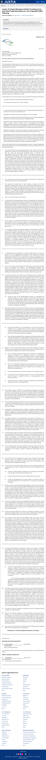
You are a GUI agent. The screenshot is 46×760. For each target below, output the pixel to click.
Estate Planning (26, 684)
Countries (4, 743)
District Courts (5, 723)
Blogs (24, 705)
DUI (24, 682)
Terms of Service (29, 756)
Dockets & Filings (5, 725)
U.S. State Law (27, 712)
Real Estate (4, 705)
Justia (2, 4)
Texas (24, 725)
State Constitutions (27, 713)
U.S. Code (4, 715)
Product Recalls (5, 737)
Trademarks (4, 741)
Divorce (24, 681)
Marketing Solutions (28, 730)
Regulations (4, 717)
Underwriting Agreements (28, 15)
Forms (5, 4)
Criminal (25, 679)
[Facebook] (20, 754)
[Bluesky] (25, 754)
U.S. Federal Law (6, 712)
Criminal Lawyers (5, 681)
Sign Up (42, 1)
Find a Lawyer (5, 675)
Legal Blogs (4, 734)
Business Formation (6, 695)
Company (20, 756)
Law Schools (26, 693)
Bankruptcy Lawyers (6, 677)
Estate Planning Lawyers (7, 684)
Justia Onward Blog (27, 741)
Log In (37, 1)
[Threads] (24, 754)
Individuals (26, 675)
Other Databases (6, 730)
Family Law (25, 686)
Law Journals (26, 703)
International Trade (6, 703)
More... (3, 690)
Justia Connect (8, 756)
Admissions (25, 697)
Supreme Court (5, 719)
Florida (24, 721)
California (25, 719)
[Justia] (10, 2)
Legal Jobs (4, 732)
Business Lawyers (6, 679)
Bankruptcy (25, 677)
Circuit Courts (5, 721)
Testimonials (26, 743)
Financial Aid (26, 699)
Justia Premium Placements (29, 736)
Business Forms (5, 736)
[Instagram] (22, 754)
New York (25, 723)
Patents (3, 739)
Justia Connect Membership (29, 732)
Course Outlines (26, 701)
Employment (4, 699)
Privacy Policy (37, 756)
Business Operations (6, 697)
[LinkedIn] (17, 754)
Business (4, 693)
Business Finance (16, 15)
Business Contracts (11, 4)
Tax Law (4, 706)
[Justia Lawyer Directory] (29, 754)
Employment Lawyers (6, 682)
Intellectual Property (6, 701)
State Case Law (26, 717)
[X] (27, 754)
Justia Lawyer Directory (28, 734)
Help (24, 756)
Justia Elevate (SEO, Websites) (29, 737)
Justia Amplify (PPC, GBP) (28, 739)
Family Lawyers (5, 686)
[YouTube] (18, 754)
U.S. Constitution (5, 713)
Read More (5, 28)
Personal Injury (26, 688)
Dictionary (25, 695)
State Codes (25, 715)
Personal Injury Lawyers (7, 688)
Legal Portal (14, 756)
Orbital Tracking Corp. (20, 4)
